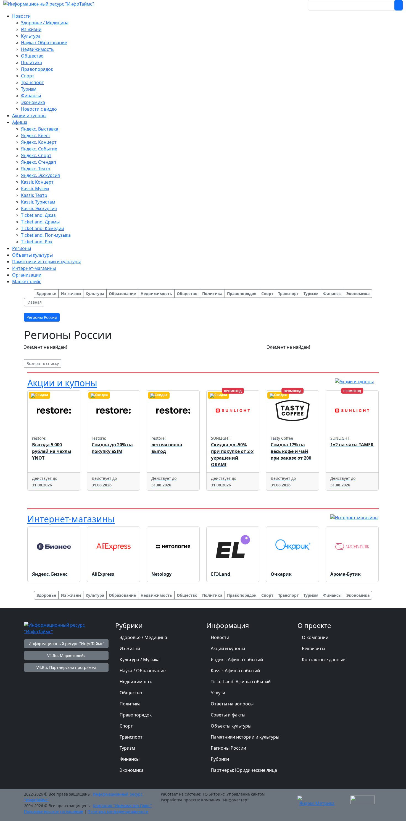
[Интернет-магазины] (354, 517)
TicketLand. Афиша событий (241, 682)
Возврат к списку (43, 363)
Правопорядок (136, 715)
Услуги (218, 693)
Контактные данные (323, 659)
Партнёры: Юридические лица (244, 770)
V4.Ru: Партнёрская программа (66, 667)
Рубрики (220, 759)
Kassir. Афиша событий (235, 671)
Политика (130, 704)
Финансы (129, 759)
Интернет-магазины (71, 519)
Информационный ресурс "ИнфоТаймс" (66, 643)
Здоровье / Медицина (143, 637)
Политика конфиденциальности (118, 811)
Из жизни (130, 648)
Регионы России (228, 748)
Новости (220, 637)
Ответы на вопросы (232, 704)
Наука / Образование (143, 671)
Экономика (132, 770)
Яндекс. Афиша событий (237, 659)
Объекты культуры (231, 726)
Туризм (127, 748)
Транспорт (131, 737)
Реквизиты (313, 648)
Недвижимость (136, 682)
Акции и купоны (62, 383)
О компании (315, 637)
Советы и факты (228, 715)
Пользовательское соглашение (53, 811)
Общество (131, 693)
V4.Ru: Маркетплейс (66, 655)
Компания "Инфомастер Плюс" (122, 805)
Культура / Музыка (140, 659)
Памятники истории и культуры (245, 737)
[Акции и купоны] (354, 381)
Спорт (126, 726)
